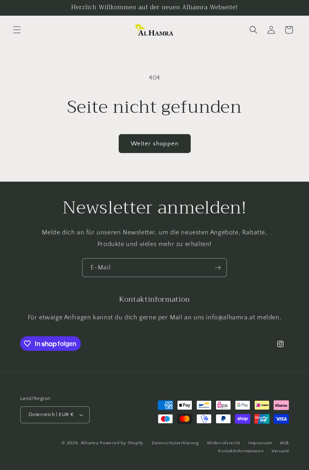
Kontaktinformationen (241, 451)
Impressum (260, 443)
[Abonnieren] (218, 267)
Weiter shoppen (155, 143)
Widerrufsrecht (223, 443)
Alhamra (90, 443)
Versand (280, 451)
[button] (17, 30)
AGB (284, 443)
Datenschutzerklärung (175, 443)
